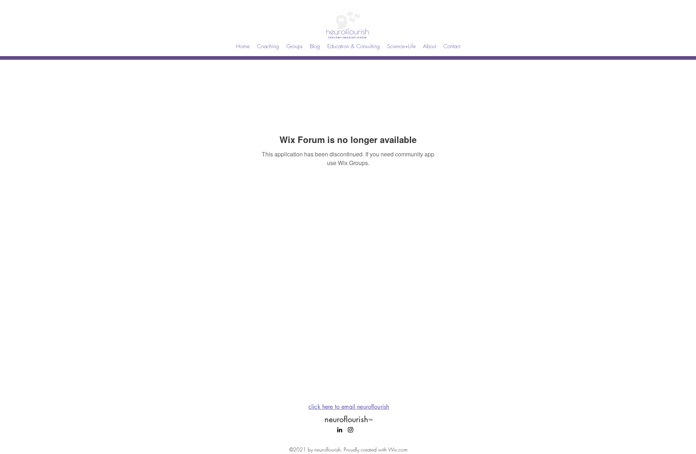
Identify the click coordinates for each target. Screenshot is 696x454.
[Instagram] (350, 429)
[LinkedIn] (339, 429)
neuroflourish (348, 419)
